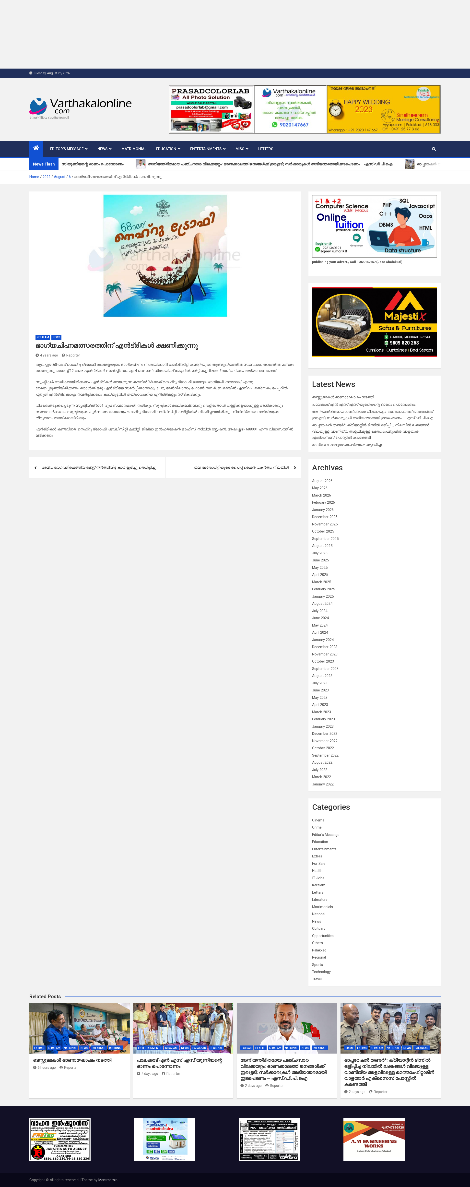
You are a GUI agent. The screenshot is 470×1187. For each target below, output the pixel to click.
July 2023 (319, 683)
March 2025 (321, 582)
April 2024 (320, 632)
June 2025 (320, 560)
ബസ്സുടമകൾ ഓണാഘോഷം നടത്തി (343, 397)
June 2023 (320, 690)
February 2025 (323, 589)
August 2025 (322, 546)
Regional (319, 957)
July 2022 (319, 770)
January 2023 (323, 726)
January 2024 (323, 640)
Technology (321, 972)
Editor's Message (326, 834)
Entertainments (206, 149)
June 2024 (320, 618)
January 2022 (323, 784)
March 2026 (321, 495)
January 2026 (323, 510)
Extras (317, 856)
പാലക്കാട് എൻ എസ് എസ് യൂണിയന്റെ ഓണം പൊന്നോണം (363, 404)
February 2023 (323, 719)
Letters (265, 149)
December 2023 (324, 647)
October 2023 (323, 661)
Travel (317, 979)
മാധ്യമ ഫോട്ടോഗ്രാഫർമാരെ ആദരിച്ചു (347, 445)
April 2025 (320, 574)
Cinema (318, 820)
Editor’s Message (66, 149)
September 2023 (325, 668)
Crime (317, 827)
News (102, 149)
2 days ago (149, 1074)
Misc (239, 149)
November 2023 (325, 654)
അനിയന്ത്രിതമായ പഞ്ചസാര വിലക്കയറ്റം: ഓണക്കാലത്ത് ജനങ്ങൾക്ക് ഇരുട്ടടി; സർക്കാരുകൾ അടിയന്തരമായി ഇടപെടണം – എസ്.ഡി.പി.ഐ (283, 1069)
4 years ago (49, 355)
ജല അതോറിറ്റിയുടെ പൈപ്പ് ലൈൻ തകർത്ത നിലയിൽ (241, 467)
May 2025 (320, 567)
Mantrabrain (108, 1180)
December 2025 (324, 517)
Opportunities (323, 936)
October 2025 (323, 531)
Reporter (73, 355)
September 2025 (325, 538)
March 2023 (321, 712)
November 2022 (325, 741)
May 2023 (320, 697)
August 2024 (322, 603)
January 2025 (323, 596)
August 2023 (322, 676)
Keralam (43, 337)
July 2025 (319, 553)
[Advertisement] (147, 34)
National (318, 914)
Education (166, 149)
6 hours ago (47, 1067)
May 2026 (320, 488)
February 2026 (323, 502)
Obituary (318, 928)
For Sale (318, 863)
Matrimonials (322, 907)
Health (317, 870)
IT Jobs (318, 878)
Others (317, 943)
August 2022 (322, 762)
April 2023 (320, 704)
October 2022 (323, 748)
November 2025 (325, 524)
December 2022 (324, 733)
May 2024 (320, 625)
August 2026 (322, 481)
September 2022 (325, 755)
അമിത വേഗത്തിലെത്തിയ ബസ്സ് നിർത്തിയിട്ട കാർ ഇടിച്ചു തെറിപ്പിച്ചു (99, 467)
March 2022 (321, 777)
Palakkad (319, 950)
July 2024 (319, 611)
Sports (317, 964)
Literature (320, 899)
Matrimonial (133, 149)
